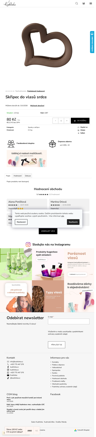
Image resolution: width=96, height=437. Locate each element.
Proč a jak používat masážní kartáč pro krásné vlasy (24, 398)
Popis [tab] (8, 176)
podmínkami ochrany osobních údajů (65, 332)
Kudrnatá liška (49, 422)
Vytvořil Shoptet (83, 430)
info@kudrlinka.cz (16, 361)
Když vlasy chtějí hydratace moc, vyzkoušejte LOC (26, 404)
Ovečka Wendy (61, 422)
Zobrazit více (48, 231)
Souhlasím (73, 222)
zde (62, 216)
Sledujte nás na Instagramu (51, 245)
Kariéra (54, 373)
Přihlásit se (56, 345)
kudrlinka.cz (14, 367)
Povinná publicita (58, 376)
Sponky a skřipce (34, 127)
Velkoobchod (57, 367)
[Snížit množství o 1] (55, 120)
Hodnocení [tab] (18, 176)
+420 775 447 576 (17, 364)
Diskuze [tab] (28, 176)
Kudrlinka (13, 375)
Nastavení (21, 222)
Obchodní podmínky (59, 384)
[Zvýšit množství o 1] (67, 120)
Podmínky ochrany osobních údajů (64, 387)
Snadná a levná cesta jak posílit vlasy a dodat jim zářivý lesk (25, 410)
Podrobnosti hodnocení (36, 91)
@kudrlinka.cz (15, 378)
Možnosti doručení (37, 106)
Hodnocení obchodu (48, 189)
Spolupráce (56, 370)
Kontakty (55, 362)
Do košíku (81, 121)
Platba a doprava (58, 365)
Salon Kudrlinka (37, 422)
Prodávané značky (58, 381)
